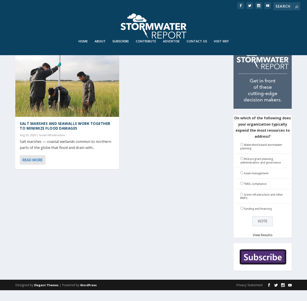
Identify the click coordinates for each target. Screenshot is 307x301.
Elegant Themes (46, 285)
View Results (262, 235)
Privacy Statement (249, 285)
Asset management (256, 173)
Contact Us (197, 41)
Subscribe (120, 41)
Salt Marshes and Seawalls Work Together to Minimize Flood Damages (65, 126)
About (100, 41)
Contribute (146, 41)
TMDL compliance (255, 184)
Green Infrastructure (52, 135)
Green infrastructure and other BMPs (261, 196)
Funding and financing (258, 209)
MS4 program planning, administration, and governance (260, 160)
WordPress (88, 285)
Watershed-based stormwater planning (261, 146)
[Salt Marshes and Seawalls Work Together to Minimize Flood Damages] (67, 86)
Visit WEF (221, 41)
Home (83, 41)
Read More (32, 159)
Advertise (171, 41)
